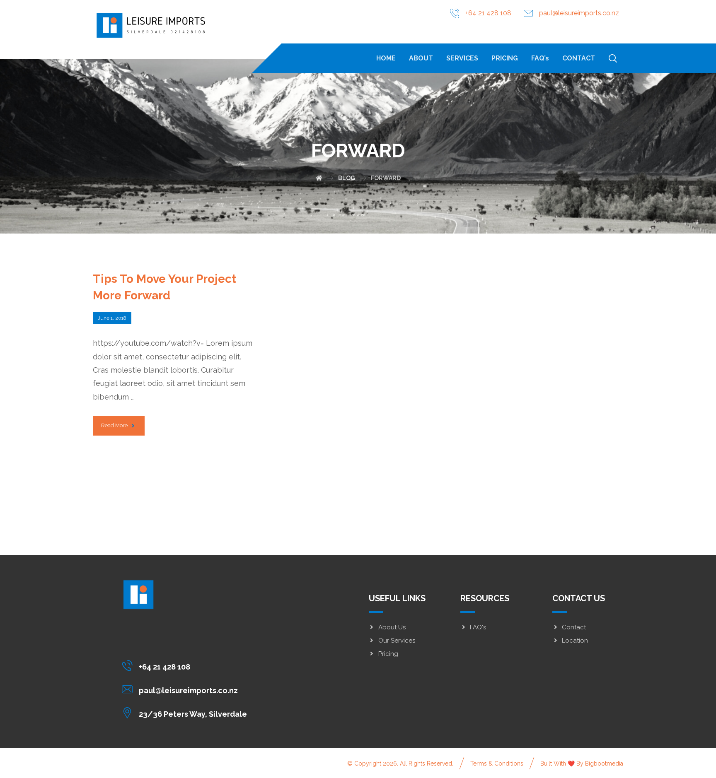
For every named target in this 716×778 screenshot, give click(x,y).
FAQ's (478, 627)
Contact (574, 627)
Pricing (388, 654)
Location (575, 640)
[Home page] (319, 178)
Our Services (396, 640)
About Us (392, 627)
